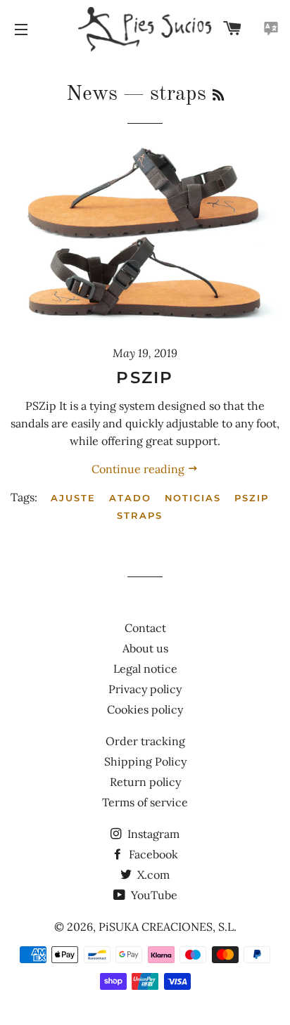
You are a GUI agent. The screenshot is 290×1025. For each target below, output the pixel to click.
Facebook (152, 854)
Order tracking (145, 741)
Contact (145, 628)
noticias (193, 497)
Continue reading (139, 469)
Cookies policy (145, 709)
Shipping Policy (145, 761)
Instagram (152, 834)
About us (145, 648)
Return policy (145, 782)
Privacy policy (145, 689)
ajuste (73, 497)
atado (130, 497)
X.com (152, 875)
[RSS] (218, 96)
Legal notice (145, 669)
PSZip (145, 377)
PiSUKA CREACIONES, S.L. (168, 927)
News (92, 94)
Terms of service (145, 802)
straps (140, 515)
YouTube (152, 895)
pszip (251, 497)
